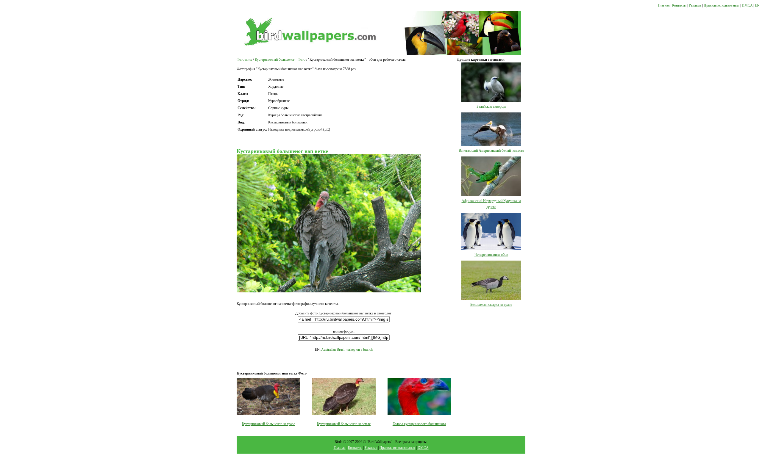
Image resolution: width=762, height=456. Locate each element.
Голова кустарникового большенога (419, 424)
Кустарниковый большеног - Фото (280, 59)
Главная (664, 5)
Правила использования (721, 5)
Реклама (695, 5)
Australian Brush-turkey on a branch (347, 349)
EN (757, 5)
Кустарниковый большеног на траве (268, 424)
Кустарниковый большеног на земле (344, 424)
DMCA (747, 5)
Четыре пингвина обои (491, 255)
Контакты (679, 5)
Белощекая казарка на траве (491, 305)
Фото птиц (244, 59)
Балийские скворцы (491, 106)
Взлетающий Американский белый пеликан (491, 150)
